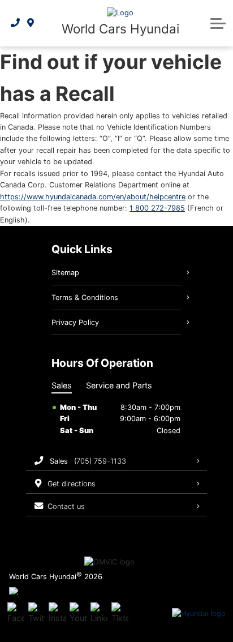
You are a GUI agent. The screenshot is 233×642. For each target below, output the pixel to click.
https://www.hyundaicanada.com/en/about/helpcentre (92, 196)
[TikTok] (119, 613)
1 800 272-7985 (157, 208)
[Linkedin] (98, 613)
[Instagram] (57, 613)
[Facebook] (15, 613)
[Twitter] (36, 613)
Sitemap (65, 272)
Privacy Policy (75, 322)
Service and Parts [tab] (119, 385)
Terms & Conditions (84, 297)
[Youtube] (78, 613)
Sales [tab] (61, 385)
